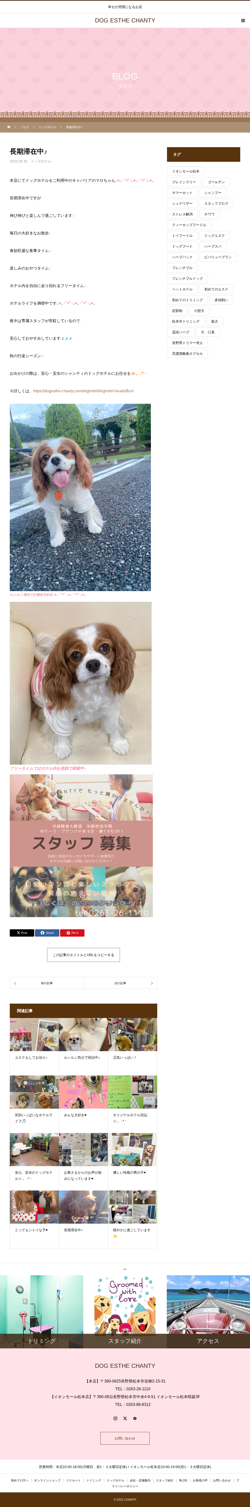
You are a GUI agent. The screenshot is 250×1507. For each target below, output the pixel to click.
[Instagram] (115, 1418)
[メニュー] (242, 20)
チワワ (209, 214)
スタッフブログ (216, 203)
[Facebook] (134, 1418)
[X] (125, 1418)
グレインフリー (184, 182)
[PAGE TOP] (125, 1269)
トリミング (93, 1480)
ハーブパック (182, 257)
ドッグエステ (214, 236)
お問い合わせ (125, 1438)
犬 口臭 (208, 332)
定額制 (177, 311)
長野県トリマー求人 (187, 343)
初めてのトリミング (187, 300)
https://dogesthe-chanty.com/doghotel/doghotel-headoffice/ (83, 391)
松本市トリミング (185, 321)
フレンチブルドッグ (187, 278)
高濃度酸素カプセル (187, 353)
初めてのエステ (216, 289)
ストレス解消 (182, 214)
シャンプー (212, 193)
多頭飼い (221, 300)
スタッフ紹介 (165, 1480)
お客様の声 (200, 1480)
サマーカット (182, 193)
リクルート (73, 1480)
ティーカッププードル (189, 225)
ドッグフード (182, 246)
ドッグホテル (41, 161)
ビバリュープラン (218, 257)
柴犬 (214, 321)
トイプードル (182, 236)
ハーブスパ (212, 246)
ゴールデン (216, 182)
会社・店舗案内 (140, 1480)
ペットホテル (182, 289)
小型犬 (199, 311)
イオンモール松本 (185, 171)
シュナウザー (182, 203)
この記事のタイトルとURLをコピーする (83, 955)
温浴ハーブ (180, 332)
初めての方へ (20, 1480)
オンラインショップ (47, 1480)
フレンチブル (182, 268)
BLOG (183, 1480)
